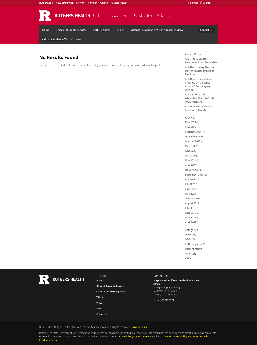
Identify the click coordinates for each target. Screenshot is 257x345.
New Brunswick (64, 2)
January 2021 (192, 170)
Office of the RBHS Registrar (110, 291)
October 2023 (192, 141)
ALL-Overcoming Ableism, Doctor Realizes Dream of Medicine (199, 71)
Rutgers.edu (46, 2)
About (99, 280)
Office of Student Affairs (56, 39)
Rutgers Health (119, 2)
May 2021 (190, 160)
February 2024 (193, 131)
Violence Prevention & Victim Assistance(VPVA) (157, 30)
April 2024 (190, 127)
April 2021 (190, 165)
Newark (80, 2)
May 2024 (190, 122)
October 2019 (192, 198)
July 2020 (190, 184)
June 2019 (190, 212)
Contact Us (206, 30)
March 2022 (191, 155)
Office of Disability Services (71, 30)
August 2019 (192, 203)
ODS (187, 239)
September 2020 (194, 174)
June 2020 (190, 189)
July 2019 (190, 208)
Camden (92, 2)
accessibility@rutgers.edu (132, 336)
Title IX (120, 30)
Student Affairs (193, 248)
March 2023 (191, 146)
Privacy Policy (139, 327)
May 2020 (190, 193)
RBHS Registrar (101, 30)
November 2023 (194, 136)
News (79, 39)
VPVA (188, 258)
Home (45, 30)
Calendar (193, 2)
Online (104, 2)
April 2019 (190, 222)
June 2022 (190, 150)
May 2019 (190, 217)
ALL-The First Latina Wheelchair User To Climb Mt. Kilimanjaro (199, 98)
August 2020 (192, 179)
